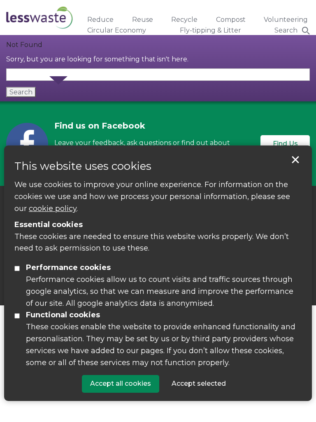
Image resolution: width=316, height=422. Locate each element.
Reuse (142, 19)
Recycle (184, 19)
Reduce (100, 19)
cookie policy (53, 208)
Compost (231, 19)
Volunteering (286, 19)
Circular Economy (116, 30)
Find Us (285, 144)
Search (285, 30)
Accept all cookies (120, 383)
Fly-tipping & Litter (210, 30)
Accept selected (295, 160)
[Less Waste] (39, 17)
